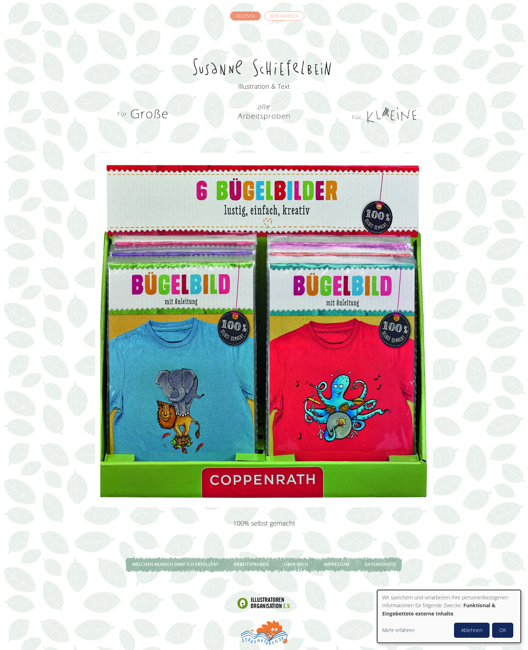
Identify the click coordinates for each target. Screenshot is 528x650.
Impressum (336, 564)
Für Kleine (384, 115)
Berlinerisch (284, 16)
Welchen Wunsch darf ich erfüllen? (175, 564)
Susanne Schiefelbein (264, 54)
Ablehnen (471, 630)
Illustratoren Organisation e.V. (264, 603)
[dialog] (449, 616)
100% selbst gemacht (264, 523)
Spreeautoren (264, 632)
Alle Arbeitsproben (264, 115)
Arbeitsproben (251, 564)
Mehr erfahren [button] (398, 630)
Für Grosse (143, 115)
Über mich (296, 564)
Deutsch (245, 16)
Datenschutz (380, 564)
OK (502, 630)
